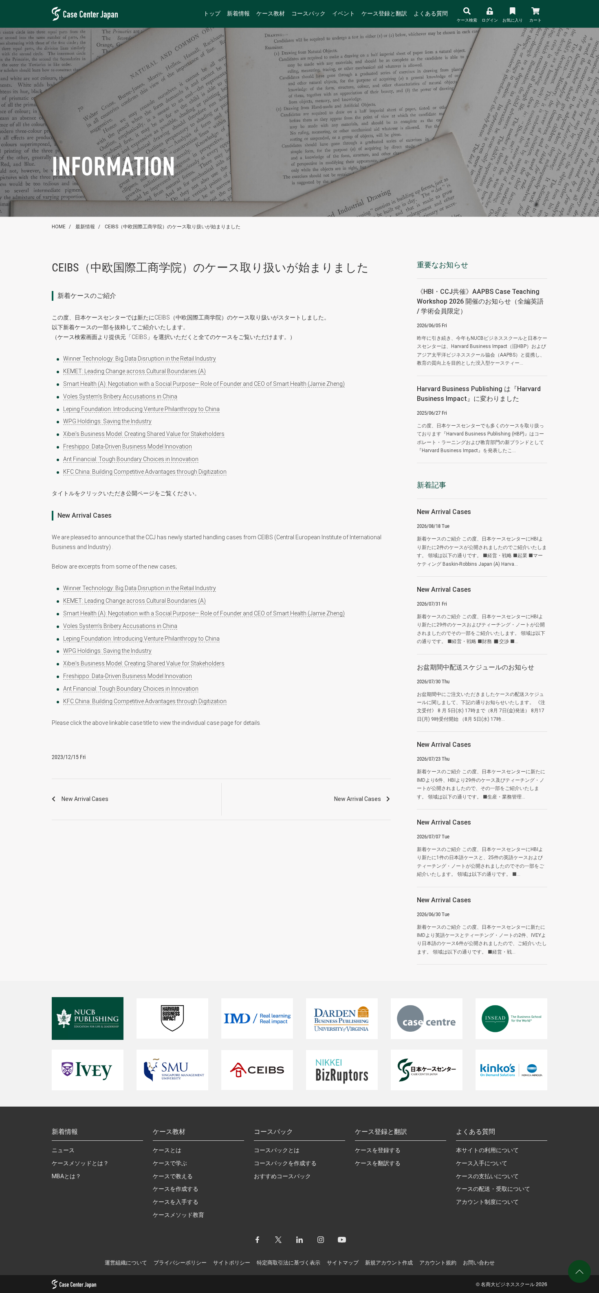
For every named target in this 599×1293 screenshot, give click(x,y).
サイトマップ (343, 1263)
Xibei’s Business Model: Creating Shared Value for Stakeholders (144, 434)
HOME (59, 227)
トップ (211, 13)
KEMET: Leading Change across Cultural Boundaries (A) (134, 371)
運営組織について (126, 1263)
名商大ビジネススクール (508, 1283)
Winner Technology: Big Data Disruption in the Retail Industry (139, 358)
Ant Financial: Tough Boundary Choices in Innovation (130, 459)
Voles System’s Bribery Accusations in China (120, 396)
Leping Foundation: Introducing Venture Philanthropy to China (141, 409)
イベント (343, 13)
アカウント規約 (437, 1263)
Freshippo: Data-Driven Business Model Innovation (127, 446)
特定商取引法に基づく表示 (288, 1263)
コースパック (308, 13)
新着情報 (238, 13)
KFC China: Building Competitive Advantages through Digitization (145, 471)
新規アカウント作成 (389, 1263)
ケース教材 (270, 13)
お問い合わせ (479, 1263)
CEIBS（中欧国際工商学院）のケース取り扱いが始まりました (172, 227)
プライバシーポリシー (180, 1263)
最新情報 (85, 227)
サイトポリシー (231, 1263)
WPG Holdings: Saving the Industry (107, 421)
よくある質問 (431, 13)
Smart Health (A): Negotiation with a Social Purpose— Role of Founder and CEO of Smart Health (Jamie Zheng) (204, 384)
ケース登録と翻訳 (384, 13)
